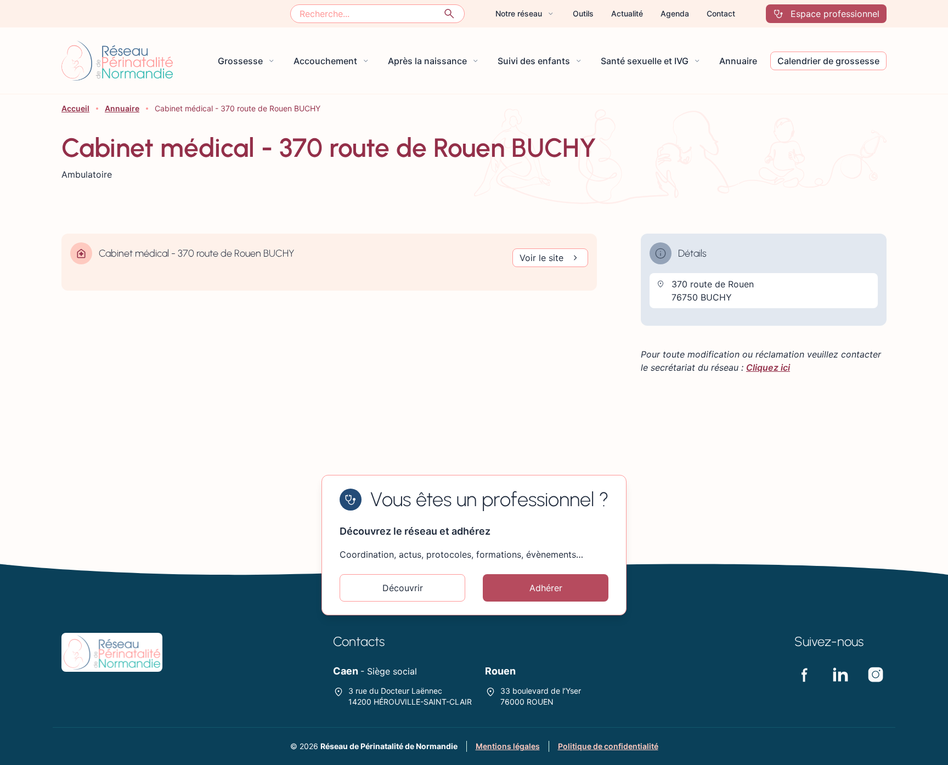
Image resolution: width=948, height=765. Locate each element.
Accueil (75, 108)
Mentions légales (508, 746)
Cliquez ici (768, 367)
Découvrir (402, 587)
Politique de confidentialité (608, 746)
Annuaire (122, 108)
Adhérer (545, 587)
